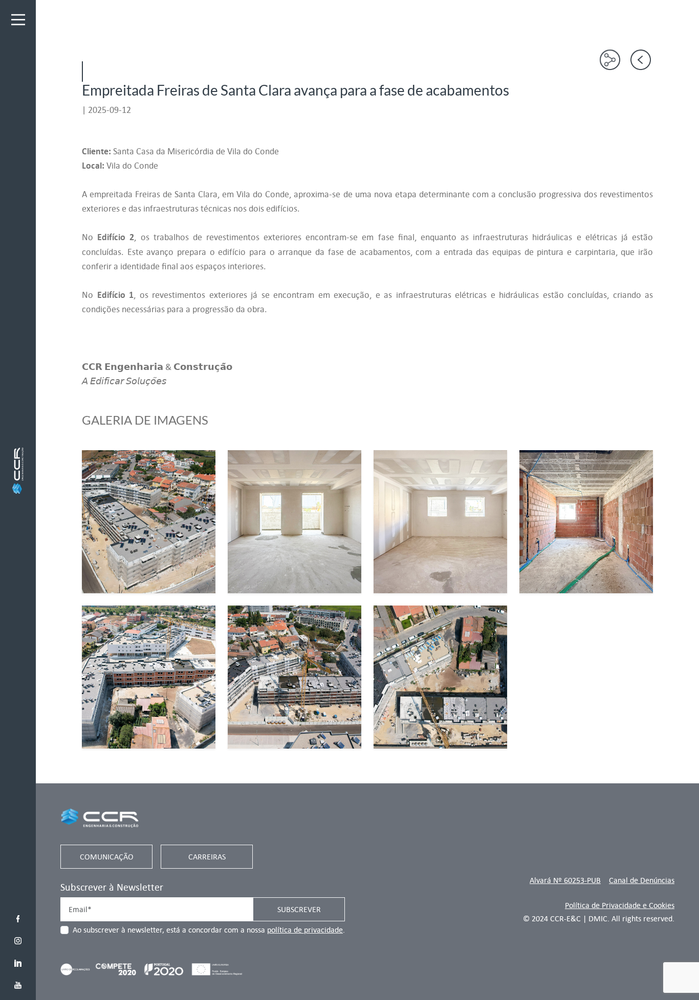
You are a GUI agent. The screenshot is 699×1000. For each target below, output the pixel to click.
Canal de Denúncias (641, 880)
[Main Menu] (18, 19)
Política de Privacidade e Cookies (619, 905)
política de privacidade (305, 930)
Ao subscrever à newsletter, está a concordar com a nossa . (209, 930)
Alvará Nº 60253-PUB (565, 880)
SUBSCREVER (299, 909)
